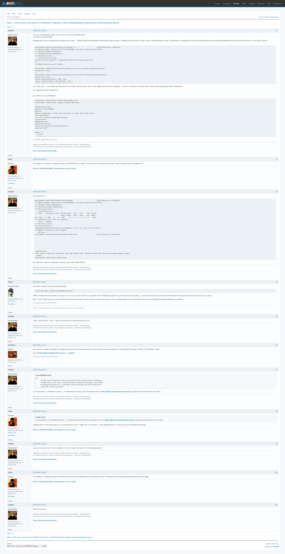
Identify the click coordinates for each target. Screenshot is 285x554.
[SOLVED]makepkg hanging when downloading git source (91, 23)
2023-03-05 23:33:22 (39, 159)
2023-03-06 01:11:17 (39, 345)
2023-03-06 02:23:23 (39, 444)
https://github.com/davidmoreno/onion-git (116, 391)
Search (20, 14)
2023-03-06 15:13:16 (39, 505)
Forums (236, 3)
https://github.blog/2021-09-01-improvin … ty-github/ (56, 353)
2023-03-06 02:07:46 (39, 411)
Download (278, 3)
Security (261, 3)
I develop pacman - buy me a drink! (65, 168)
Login (34, 14)
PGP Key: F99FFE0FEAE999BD (43, 168)
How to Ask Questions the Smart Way (45, 151)
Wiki (244, 3)
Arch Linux (12, 3)
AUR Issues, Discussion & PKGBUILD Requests (38, 23)
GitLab (251, 3)
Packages (226, 3)
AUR (269, 3)
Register (27, 14)
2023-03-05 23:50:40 (39, 282)
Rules (14, 14)
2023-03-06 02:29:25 (39, 472)
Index (8, 14)
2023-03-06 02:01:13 (39, 370)
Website (12, 183)
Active (267, 17)
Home (217, 3)
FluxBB (275, 547)
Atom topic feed (273, 544)
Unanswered (274, 17)
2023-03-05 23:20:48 (39, 30)
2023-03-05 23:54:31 (39, 316)
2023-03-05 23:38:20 (39, 191)
